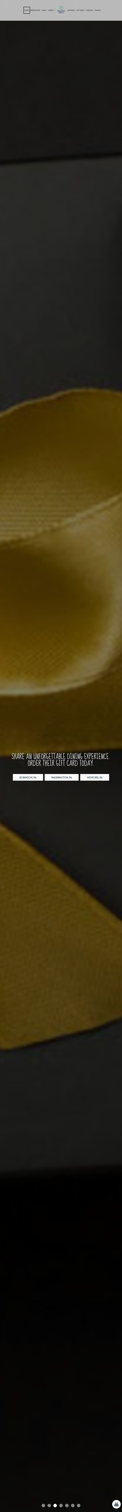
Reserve (51, 10)
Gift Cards (80, 10)
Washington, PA (58, 778)
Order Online (35, 10)
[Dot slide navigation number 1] (43, 1505)
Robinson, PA (24, 778)
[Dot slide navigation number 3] (55, 1505)
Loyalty (26, 10)
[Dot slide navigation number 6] (73, 1505)
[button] (7, 1503)
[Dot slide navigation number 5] (67, 1505)
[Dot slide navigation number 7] (78, 1505)
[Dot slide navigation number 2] (49, 1505)
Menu (44, 10)
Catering (89, 10)
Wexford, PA (91, 778)
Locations (71, 10)
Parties (98, 10)
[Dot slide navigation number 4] (61, 1505)
